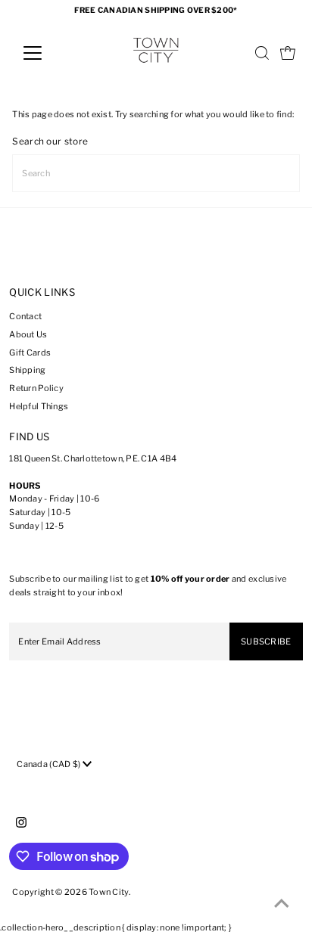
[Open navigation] (46, 53)
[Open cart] (287, 53)
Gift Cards (30, 352)
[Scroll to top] (282, 905)
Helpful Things (38, 406)
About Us (28, 334)
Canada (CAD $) (49, 764)
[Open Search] (262, 53)
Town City (109, 892)
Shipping (27, 370)
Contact (25, 316)
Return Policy (36, 388)
